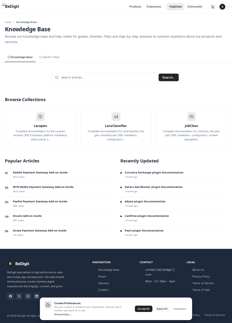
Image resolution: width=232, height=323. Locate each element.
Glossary (103, 283)
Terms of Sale (201, 290)
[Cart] (212, 6)
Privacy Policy (201, 276)
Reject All (162, 308)
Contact (103, 290)
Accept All (144, 308)
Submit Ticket (50, 57)
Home (8, 22)
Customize (179, 308)
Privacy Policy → (63, 314)
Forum (102, 276)
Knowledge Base (22, 57)
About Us (198, 269)
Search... (168, 77)
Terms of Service (203, 283)
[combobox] (109, 77)
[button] (155, 6)
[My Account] (224, 6)
